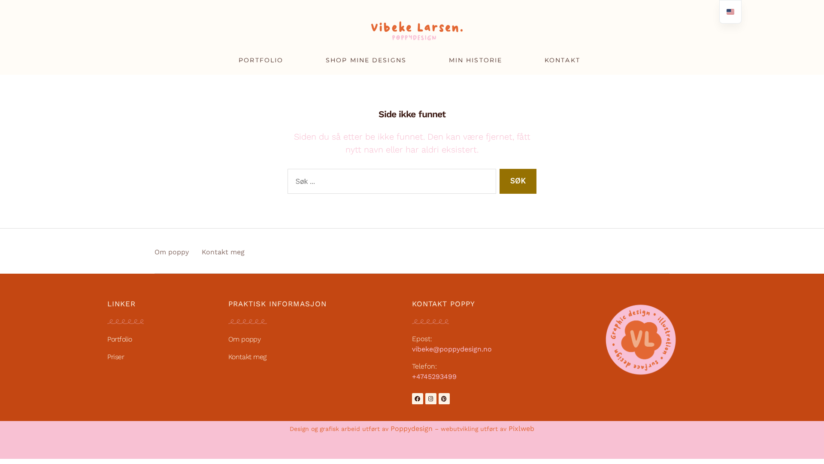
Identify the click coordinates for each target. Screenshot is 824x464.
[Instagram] (430, 398)
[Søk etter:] (390, 183)
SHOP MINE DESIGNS (366, 60)
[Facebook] (417, 398)
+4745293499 (434, 376)
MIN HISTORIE (475, 60)
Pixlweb (521, 428)
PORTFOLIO (261, 60)
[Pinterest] (444, 398)
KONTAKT (562, 60)
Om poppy (171, 252)
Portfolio (119, 339)
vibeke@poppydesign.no (452, 349)
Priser (115, 357)
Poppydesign (412, 428)
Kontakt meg (223, 252)
